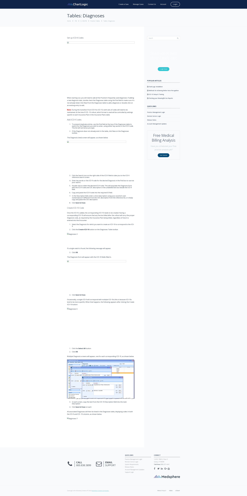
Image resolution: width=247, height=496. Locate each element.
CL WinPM (83, 21)
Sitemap (177, 490)
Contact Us (152, 4)
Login (175, 4)
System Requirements (132, 464)
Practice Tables (95, 21)
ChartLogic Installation (155, 87)
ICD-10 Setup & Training (156, 94)
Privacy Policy (161, 490)
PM (76, 21)
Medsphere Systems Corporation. (100, 490)
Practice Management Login (156, 112)
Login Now (163, 69)
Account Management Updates (157, 124)
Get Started (163, 155)
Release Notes (151, 120)
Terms (171, 490)
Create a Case (124, 4)
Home (69, 21)
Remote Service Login (154, 116)
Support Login (129, 472)
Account (163, 4)
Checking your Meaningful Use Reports (160, 98)
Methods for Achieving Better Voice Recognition (163, 90)
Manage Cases (138, 4)
